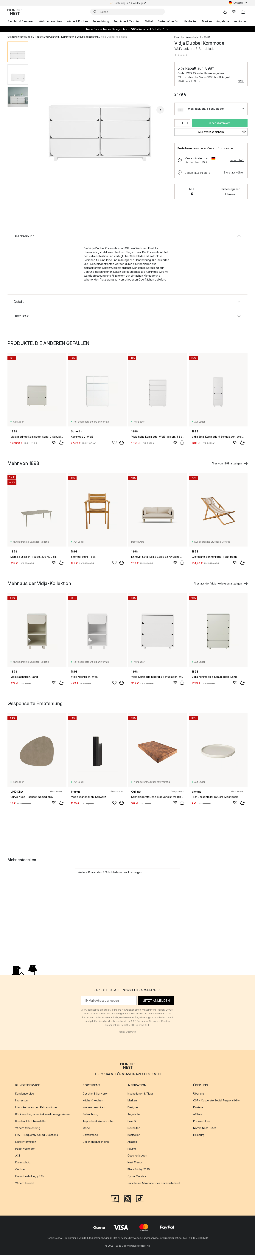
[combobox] (238, 3)
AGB (18, 1155)
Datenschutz (23, 1162)
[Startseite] (14, 12)
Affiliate (197, 1114)
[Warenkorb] (243, 11)
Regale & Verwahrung (47, 36)
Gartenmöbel (91, 1134)
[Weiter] (160, 110)
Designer (133, 1107)
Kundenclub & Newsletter (30, 1121)
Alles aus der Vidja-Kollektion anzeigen (218, 583)
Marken (207, 21)
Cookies (20, 1169)
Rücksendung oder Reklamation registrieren (42, 1114)
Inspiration (241, 21)
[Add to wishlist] (54, 442)
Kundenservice (24, 1093)
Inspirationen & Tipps (140, 1093)
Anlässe (132, 1141)
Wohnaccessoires (50, 21)
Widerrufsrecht (24, 1183)
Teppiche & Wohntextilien (98, 1121)
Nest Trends (135, 1162)
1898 (241, 81)
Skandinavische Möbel (19, 36)
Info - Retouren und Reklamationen (36, 1107)
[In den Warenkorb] (61, 442)
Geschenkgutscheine (96, 1141)
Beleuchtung (100, 21)
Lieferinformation (25, 1141)
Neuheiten (191, 21)
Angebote (222, 21)
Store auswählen (234, 172)
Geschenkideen (137, 1155)
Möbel (149, 21)
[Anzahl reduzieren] (177, 123)
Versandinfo (237, 160)
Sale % (132, 1121)
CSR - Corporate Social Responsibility (216, 1100)
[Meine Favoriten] (234, 11)
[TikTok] (140, 1198)
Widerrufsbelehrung (27, 1128)
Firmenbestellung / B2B (29, 1176)
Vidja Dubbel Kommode (114, 36)
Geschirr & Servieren (20, 21)
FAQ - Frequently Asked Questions (36, 1134)
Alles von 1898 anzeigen (227, 463)
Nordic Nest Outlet (204, 1128)
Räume (132, 1148)
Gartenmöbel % (168, 21)
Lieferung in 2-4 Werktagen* (130, 2)
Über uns (198, 1093)
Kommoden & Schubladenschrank (80, 36)
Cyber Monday (137, 1176)
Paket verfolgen (25, 1148)
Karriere (198, 1107)
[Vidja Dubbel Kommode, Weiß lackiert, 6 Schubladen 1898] (100, 109)
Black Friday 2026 (139, 1169)
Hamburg (198, 1134)
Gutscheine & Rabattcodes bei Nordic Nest (154, 1183)
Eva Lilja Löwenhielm (186, 37)
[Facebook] (115, 1198)
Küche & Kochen (77, 21)
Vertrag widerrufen (127, 1032)
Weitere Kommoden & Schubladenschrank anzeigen (110, 872)
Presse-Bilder (201, 1121)
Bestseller (134, 1134)
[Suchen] (95, 12)
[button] (181, 55)
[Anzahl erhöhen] (187, 123)
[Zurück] (40, 110)
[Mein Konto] (225, 11)
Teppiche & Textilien (126, 21)
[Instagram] (127, 1198)
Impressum (21, 1100)
